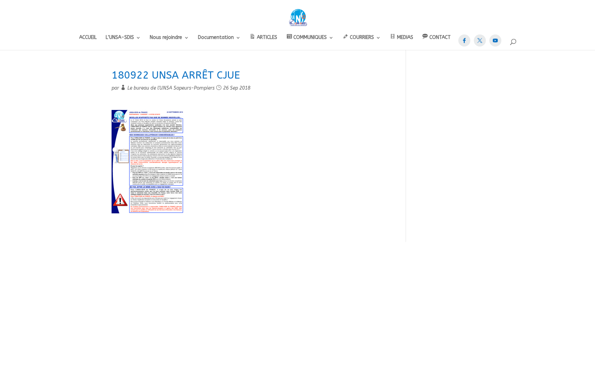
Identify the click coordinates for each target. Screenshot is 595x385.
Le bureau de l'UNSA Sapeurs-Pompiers (171, 88)
